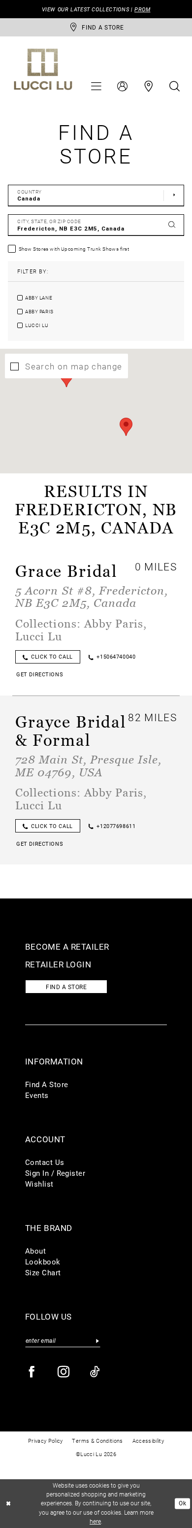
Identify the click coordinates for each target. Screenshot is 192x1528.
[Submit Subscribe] (97, 1340)
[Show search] (174, 86)
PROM (142, 9)
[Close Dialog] (8, 1503)
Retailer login (58, 964)
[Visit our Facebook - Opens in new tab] (32, 1372)
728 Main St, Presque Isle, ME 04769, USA (88, 765)
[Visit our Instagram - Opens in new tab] (64, 1372)
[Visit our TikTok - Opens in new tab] (95, 1372)
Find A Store (46, 1084)
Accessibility (148, 1440)
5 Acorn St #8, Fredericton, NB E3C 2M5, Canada (91, 596)
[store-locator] (148, 86)
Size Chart (43, 1272)
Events (37, 1095)
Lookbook (43, 1261)
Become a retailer (67, 946)
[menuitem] (96, 86)
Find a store (66, 987)
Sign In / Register (55, 1173)
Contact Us (44, 1162)
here (95, 1521)
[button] (96, 86)
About (35, 1251)
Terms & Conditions (97, 1440)
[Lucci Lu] (43, 69)
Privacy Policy (45, 1440)
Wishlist (39, 1184)
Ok (182, 1503)
